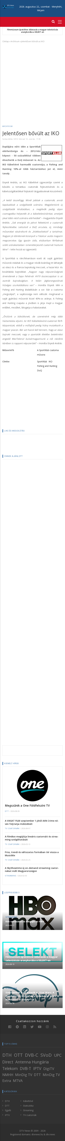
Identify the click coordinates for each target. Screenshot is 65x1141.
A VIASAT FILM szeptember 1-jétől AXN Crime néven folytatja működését (32, 822)
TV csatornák (12, 828)
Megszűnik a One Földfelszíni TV (27, 805)
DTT (7, 811)
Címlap (5, 41)
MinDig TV (23, 1074)
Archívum (15, 41)
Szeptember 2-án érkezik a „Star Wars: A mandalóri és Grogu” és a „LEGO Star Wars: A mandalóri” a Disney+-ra (32, 996)
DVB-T (25, 1068)
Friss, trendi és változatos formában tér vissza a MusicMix (32, 854)
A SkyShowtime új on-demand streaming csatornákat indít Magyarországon (32, 869)
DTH (7, 1055)
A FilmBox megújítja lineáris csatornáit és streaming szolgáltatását (31, 838)
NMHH (7, 1074)
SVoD (46, 1055)
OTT (18, 1055)
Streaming (10, 876)
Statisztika (28, 1105)
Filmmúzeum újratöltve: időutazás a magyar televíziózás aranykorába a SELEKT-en (32, 31)
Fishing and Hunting (47, 365)
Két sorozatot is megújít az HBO (25, 921)
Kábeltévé (28, 1101)
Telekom (10, 1068)
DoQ (39, 370)
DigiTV (48, 1068)
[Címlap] (8, 6)
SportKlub (42, 361)
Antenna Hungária (32, 1062)
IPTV (37, 1068)
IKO (50, 361)
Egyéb (8, 1110)
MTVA (18, 1080)
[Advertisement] (32, 79)
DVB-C (31, 1055)
